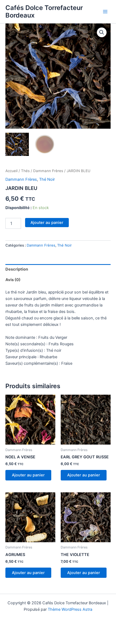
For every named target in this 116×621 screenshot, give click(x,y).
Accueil (11, 171)
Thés (25, 171)
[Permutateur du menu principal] (105, 11)
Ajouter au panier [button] (28, 475)
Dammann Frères (48, 171)
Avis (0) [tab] (13, 279)
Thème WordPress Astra (70, 609)
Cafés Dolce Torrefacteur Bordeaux (44, 11)
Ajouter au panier (46, 222)
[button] (102, 32)
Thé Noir (47, 179)
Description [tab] (16, 269)
